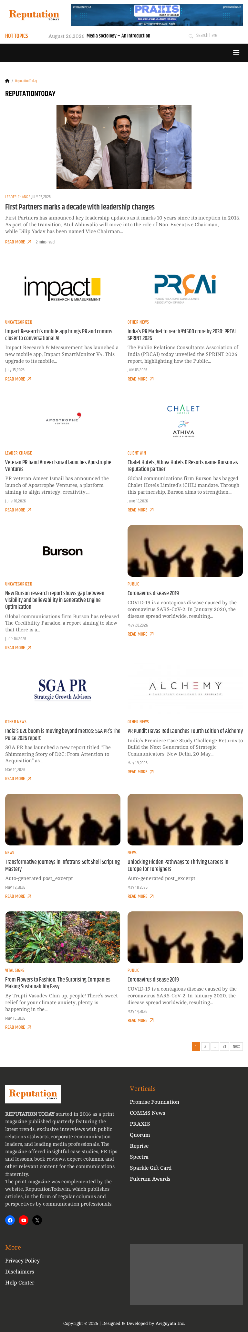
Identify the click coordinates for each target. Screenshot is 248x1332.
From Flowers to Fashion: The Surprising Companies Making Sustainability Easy (57, 983)
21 (224, 1046)
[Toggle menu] (236, 52)
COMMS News (147, 1113)
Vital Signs (15, 970)
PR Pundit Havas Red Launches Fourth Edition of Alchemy (185, 731)
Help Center (19, 1283)
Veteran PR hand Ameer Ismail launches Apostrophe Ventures (58, 466)
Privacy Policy (22, 1261)
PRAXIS (140, 1124)
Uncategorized (18, 322)
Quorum (140, 1135)
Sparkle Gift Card (150, 1168)
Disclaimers (19, 1272)
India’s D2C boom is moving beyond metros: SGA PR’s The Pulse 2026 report (62, 735)
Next (236, 1046)
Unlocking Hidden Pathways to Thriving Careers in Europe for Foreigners (178, 866)
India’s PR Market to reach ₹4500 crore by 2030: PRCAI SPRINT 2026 (182, 335)
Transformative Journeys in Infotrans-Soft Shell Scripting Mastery (62, 866)
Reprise (139, 1146)
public (133, 584)
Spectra (139, 1157)
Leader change (17, 196)
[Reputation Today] (34, 15)
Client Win (137, 453)
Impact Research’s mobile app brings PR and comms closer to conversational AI (58, 335)
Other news (138, 322)
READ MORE (15, 242)
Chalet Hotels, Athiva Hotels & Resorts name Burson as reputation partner (183, 466)
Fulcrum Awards (150, 1179)
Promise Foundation (154, 1102)
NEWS (10, 852)
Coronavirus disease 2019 (153, 593)
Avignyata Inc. (170, 1323)
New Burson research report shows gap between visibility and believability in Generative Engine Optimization (54, 600)
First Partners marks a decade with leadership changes (80, 207)
